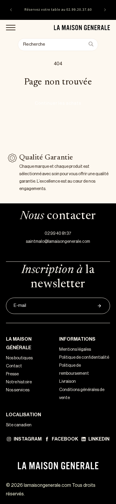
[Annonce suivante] (105, 9)
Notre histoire (19, 382)
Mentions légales (75, 349)
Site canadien (19, 425)
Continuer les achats (58, 103)
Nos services (17, 390)
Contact (14, 366)
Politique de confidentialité (84, 357)
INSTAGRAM (28, 439)
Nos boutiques (19, 358)
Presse (12, 374)
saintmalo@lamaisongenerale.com (58, 242)
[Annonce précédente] (11, 9)
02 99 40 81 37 (58, 234)
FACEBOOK (65, 439)
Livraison (67, 381)
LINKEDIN (98, 439)
